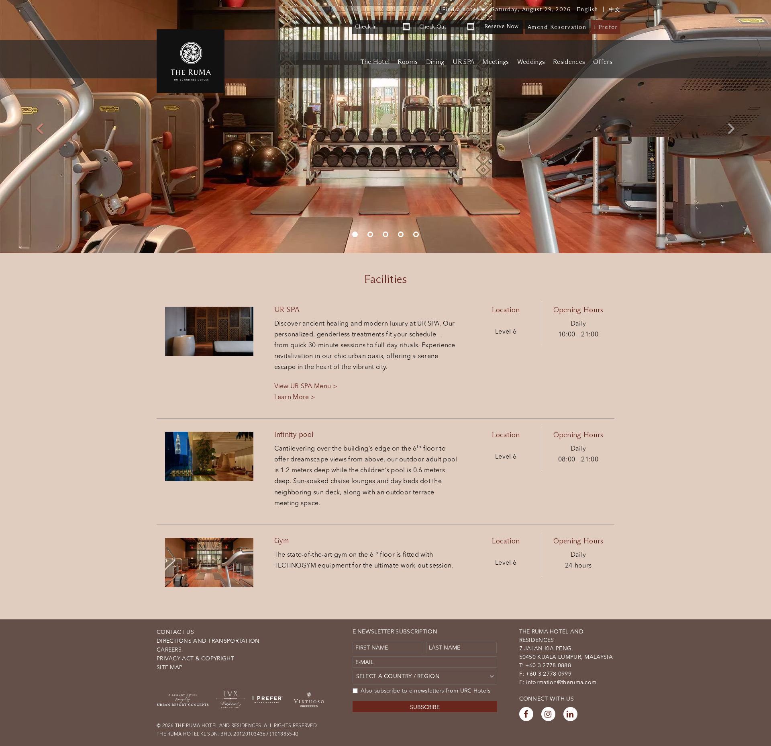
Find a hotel (460, 9)
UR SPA (464, 62)
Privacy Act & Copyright (195, 658)
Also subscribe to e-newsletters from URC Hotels (426, 690)
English (587, 9)
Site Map (169, 667)
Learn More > (295, 397)
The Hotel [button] (375, 62)
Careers (169, 649)
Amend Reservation (557, 27)
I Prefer (606, 27)
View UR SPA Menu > (305, 386)
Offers (602, 62)
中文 (614, 9)
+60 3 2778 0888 (547, 665)
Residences (569, 62)
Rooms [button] (408, 62)
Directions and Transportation (208, 640)
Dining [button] (435, 62)
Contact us (175, 631)
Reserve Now (501, 26)
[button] (38, 126)
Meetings (495, 62)
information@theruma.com (561, 682)
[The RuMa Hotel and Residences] (190, 61)
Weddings (531, 62)
